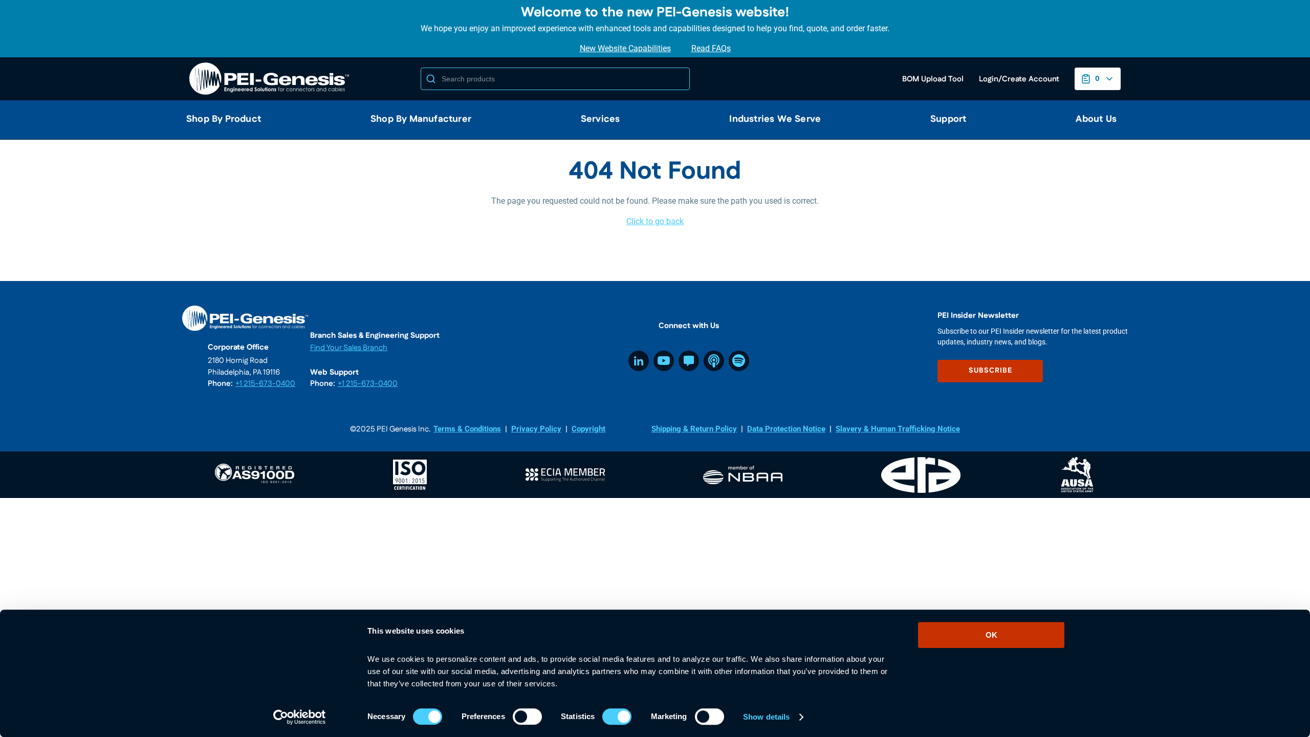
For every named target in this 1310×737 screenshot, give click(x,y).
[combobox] (555, 79)
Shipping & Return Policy (694, 428)
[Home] (271, 78)
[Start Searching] (431, 79)
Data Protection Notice (786, 428)
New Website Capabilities (625, 48)
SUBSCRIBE (990, 370)
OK (991, 635)
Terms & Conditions (467, 428)
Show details (766, 716)
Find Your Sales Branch (348, 347)
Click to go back (655, 221)
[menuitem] (219, 120)
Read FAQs (711, 48)
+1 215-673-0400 (265, 383)
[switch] (527, 716)
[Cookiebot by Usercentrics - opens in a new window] (299, 717)
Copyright (588, 428)
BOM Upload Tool (933, 79)
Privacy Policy (536, 428)
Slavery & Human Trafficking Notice (898, 428)
